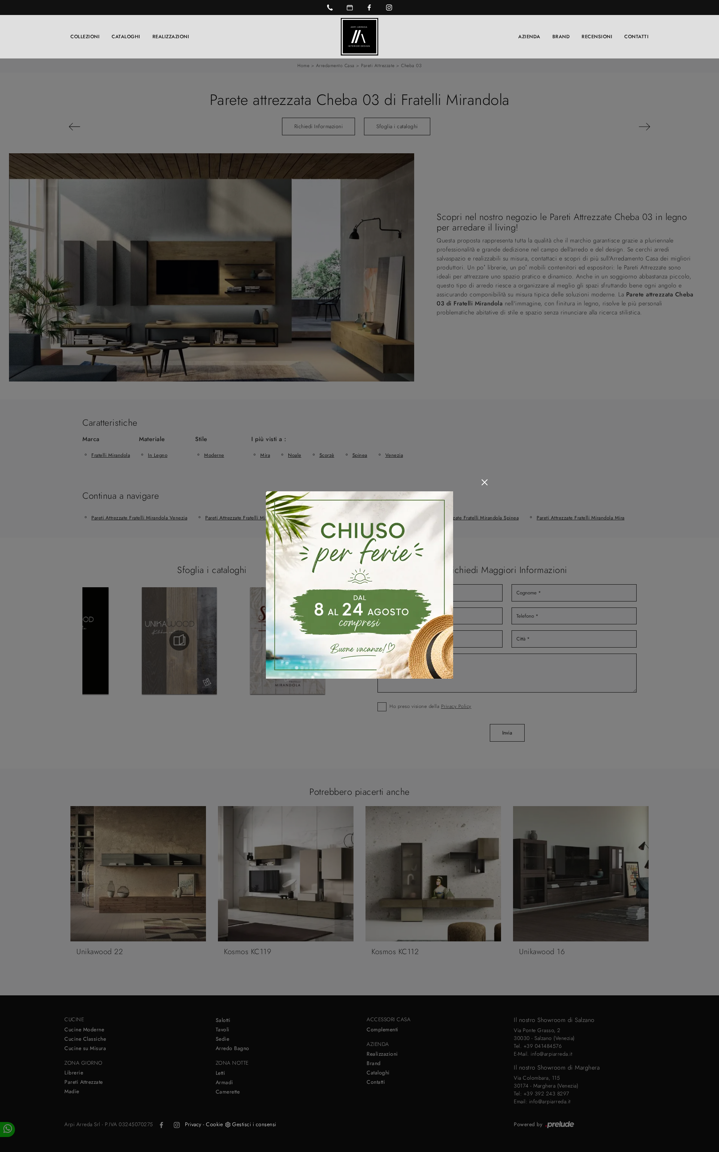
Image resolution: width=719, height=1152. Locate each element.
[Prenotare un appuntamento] (350, 7)
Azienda (529, 36)
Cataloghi (126, 36)
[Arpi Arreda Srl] (359, 36)
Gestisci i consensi (254, 1124)
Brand (561, 36)
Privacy (193, 1124)
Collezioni (85, 36)
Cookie (214, 1124)
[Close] (485, 482)
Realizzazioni (170, 36)
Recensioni (597, 36)
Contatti (636, 36)
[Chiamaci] (330, 7)
